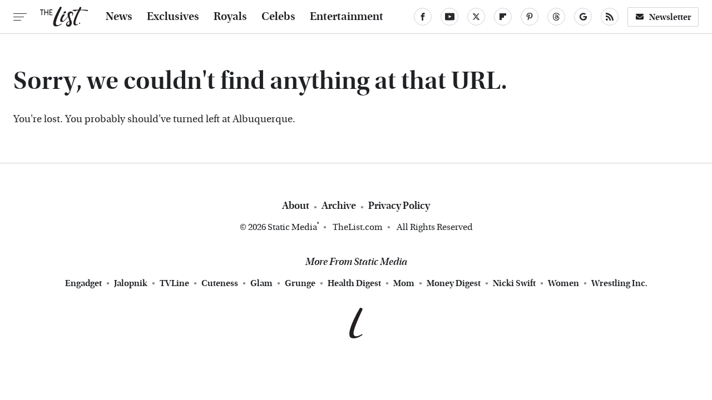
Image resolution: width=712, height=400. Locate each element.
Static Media (292, 227)
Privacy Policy (399, 206)
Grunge (300, 283)
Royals (230, 16)
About (295, 206)
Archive (339, 206)
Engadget (83, 283)
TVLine (174, 283)
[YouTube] (449, 17)
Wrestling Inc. (619, 283)
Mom (403, 283)
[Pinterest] (529, 17)
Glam (261, 283)
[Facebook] (423, 17)
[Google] (583, 17)
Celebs (278, 16)
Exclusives (173, 16)
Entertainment (346, 16)
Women (563, 283)
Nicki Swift (514, 283)
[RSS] (610, 17)
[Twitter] (476, 17)
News (119, 16)
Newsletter (670, 17)
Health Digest (354, 283)
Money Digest (454, 283)
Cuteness (219, 283)
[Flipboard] (503, 17)
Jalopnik (130, 283)
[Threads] (556, 17)
